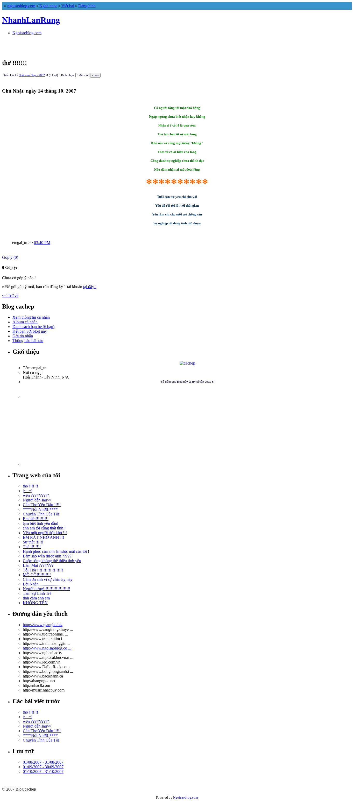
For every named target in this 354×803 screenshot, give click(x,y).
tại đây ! (89, 286)
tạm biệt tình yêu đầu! (40, 523)
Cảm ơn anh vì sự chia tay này (48, 579)
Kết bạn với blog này (29, 331)
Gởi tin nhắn (22, 336)
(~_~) (27, 490)
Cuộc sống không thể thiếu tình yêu (52, 560)
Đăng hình (87, 6)
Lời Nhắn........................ (43, 584)
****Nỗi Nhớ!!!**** (40, 509)
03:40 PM (42, 242)
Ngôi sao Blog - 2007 (32, 75)
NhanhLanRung (31, 20)
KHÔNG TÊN (35, 602)
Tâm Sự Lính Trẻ (37, 593)
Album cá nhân (25, 322)
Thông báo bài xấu (27, 340)
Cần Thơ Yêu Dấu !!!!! (42, 504)
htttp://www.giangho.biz (42, 625)
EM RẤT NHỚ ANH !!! (43, 537)
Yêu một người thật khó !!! (45, 532)
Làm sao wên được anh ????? (47, 556)
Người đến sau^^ (37, 500)
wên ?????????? (36, 495)
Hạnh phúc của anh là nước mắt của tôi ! (56, 551)
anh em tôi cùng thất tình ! (44, 528)
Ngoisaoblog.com (26, 33)
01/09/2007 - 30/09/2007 (43, 767)
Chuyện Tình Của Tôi (41, 514)
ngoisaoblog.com (21, 6)
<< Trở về (10, 295)
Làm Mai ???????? (38, 565)
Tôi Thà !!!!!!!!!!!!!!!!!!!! (43, 570)
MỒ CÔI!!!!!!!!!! (37, 574)
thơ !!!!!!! (30, 486)
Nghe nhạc (48, 6)
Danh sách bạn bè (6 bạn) (33, 326)
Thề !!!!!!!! (32, 546)
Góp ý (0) (10, 257)
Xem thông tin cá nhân (31, 317)
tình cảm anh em (36, 598)
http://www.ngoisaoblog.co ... (47, 648)
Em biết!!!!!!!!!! (35, 518)
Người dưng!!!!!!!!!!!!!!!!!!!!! (46, 588)
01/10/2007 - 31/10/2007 (43, 771)
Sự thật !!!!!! (33, 542)
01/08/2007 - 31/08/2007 (43, 762)
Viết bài (67, 6)
